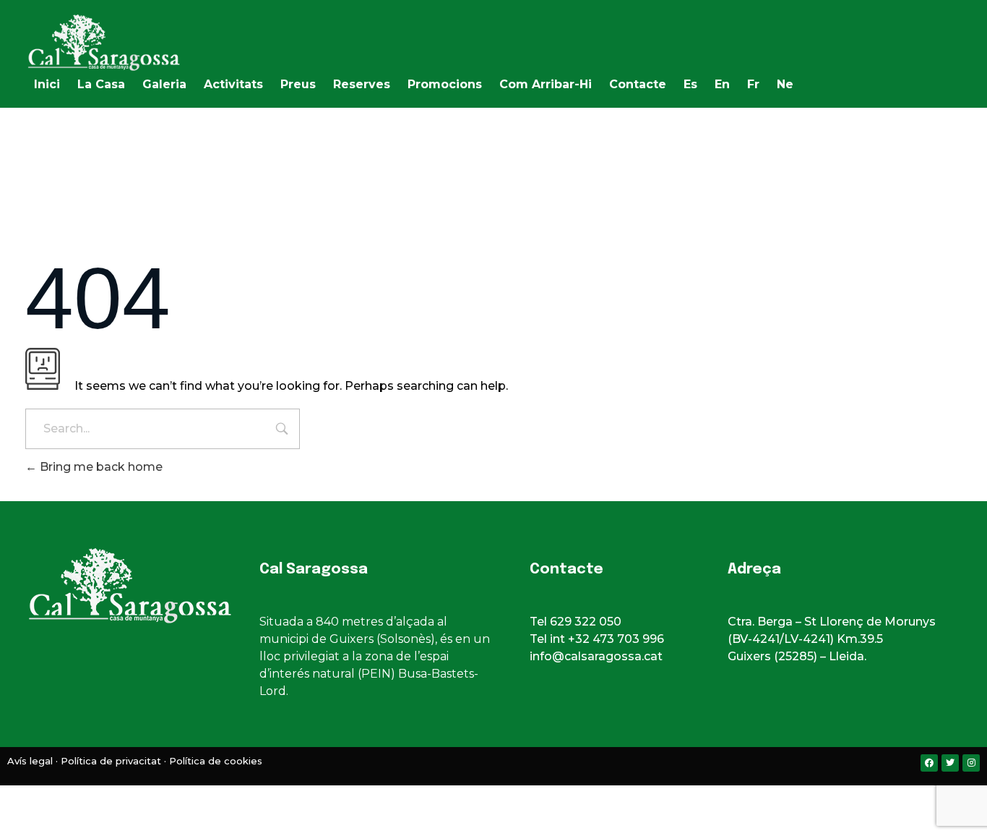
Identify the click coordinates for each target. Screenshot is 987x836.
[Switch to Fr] (508, 799)
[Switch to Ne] (522, 799)
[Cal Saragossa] (133, 42)
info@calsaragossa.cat (596, 656)
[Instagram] (971, 763)
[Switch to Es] (479, 799)
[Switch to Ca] (464, 799)
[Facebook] (929, 763)
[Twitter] (950, 763)
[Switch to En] (493, 799)
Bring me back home (100, 467)
